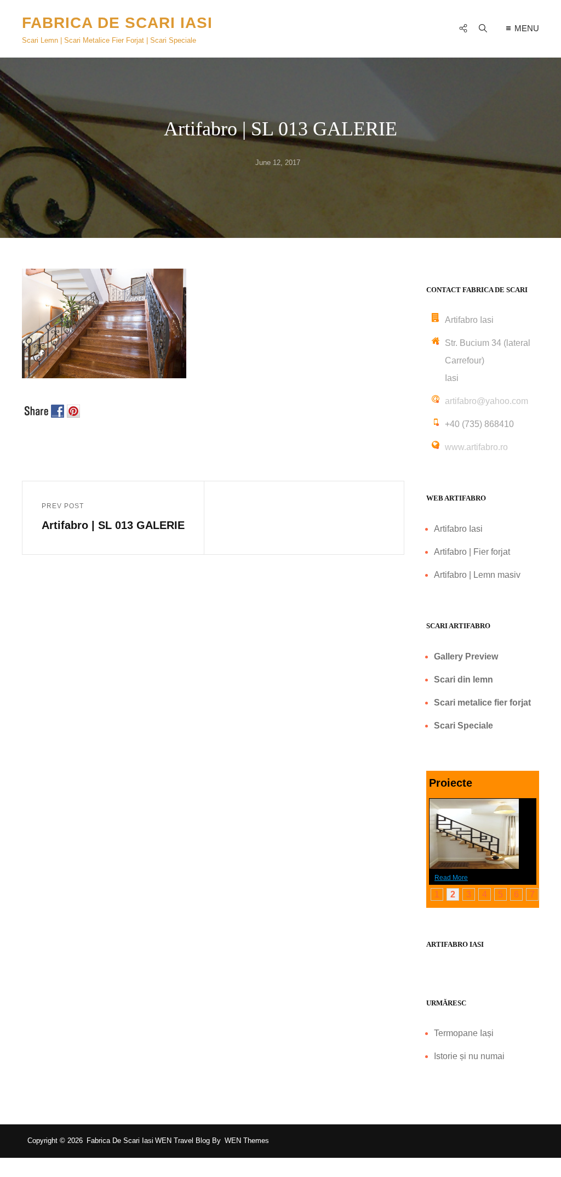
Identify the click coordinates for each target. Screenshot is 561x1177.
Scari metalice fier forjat (482, 702)
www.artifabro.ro (476, 447)
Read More (451, 878)
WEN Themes (247, 1140)
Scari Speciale (463, 725)
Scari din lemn (463, 679)
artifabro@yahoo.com (486, 401)
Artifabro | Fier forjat (472, 551)
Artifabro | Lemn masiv (477, 574)
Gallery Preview (466, 656)
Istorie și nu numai (469, 1056)
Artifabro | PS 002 (530, 830)
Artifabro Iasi (458, 528)
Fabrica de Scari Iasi (117, 22)
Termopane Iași (464, 1033)
